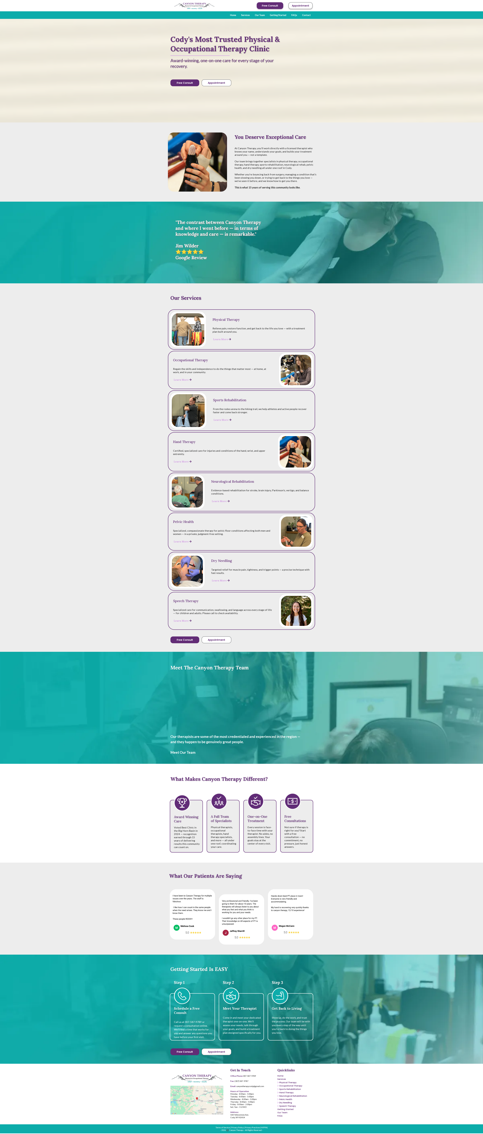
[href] (196, 1100)
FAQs (294, 15)
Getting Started (278, 15)
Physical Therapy (287, 1082)
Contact (306, 15)
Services (245, 15)
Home (233, 15)
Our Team (260, 15)
